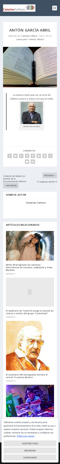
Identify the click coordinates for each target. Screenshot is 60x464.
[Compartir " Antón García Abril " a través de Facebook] (10, 156)
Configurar (30, 457)
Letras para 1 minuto (26, 39)
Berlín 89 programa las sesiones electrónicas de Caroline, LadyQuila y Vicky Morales (29, 267)
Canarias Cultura (29, 35)
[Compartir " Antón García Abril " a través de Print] (33, 162)
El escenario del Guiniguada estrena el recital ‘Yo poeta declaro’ (27, 376)
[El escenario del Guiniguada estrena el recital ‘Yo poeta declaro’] (30, 345)
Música (40, 39)
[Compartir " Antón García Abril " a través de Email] (27, 162)
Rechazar (30, 450)
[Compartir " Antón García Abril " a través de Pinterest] (33, 156)
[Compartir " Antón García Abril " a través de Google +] (21, 156)
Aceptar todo (30, 443)
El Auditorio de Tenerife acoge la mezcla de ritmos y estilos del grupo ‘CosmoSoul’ (30, 312)
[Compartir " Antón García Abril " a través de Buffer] (44, 156)
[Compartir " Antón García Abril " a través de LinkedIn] (39, 156)
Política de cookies (26, 436)
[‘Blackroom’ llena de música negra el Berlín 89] (30, 401)
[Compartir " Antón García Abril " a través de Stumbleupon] (50, 156)
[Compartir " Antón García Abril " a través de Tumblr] (27, 156)
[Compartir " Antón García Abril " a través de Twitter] (15, 156)
